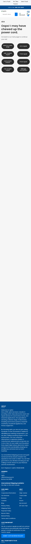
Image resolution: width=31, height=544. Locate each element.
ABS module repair (8, 54)
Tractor (15, 4)
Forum (21, 500)
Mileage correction (23, 69)
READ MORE (20, 468)
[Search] (16, 14)
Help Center (23, 493)
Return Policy (5, 513)
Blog (2, 503)
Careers (3, 500)
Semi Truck (24, 1)
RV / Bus (15, 1)
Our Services (5, 495)
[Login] (22, 14)
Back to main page (7, 46)
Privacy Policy (5, 506)
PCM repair (23, 62)
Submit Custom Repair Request (13, 536)
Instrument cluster (8, 61)
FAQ (20, 498)
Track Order (23, 495)
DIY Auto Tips (23, 506)
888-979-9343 (19, 7)
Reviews (3, 498)
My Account (23, 503)
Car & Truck (6, 1)
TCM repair (23, 54)
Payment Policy (6, 511)
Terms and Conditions (8, 518)
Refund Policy (5, 516)
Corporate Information (8, 493)
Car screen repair (8, 69)
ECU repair (23, 46)
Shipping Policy (6, 508)
